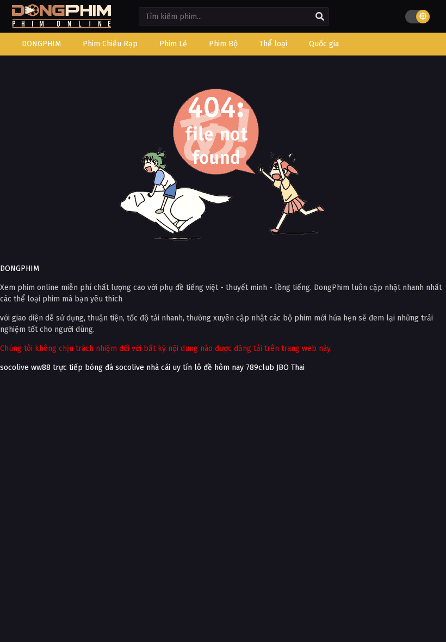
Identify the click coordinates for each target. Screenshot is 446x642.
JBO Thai (290, 367)
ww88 (41, 367)
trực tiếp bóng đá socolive (98, 367)
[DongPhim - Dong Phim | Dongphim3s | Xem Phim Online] (61, 25)
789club (260, 367)
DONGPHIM (19, 268)
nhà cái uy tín (169, 367)
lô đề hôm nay (219, 367)
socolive (14, 367)
